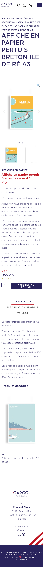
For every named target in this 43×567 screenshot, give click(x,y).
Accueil (5, 18)
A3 (15, 26)
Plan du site (28, 555)
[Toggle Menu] (39, 5)
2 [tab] (23, 143)
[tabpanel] (21, 111)
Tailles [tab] (22, 313)
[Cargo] (7, 5)
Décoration (8, 22)
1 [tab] (20, 143)
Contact (21, 530)
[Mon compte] (24, 5)
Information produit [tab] (22, 307)
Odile (28, 18)
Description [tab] (23, 302)
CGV (24, 552)
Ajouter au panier (26, 286)
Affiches (22, 22)
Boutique (17, 18)
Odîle (4, 271)
